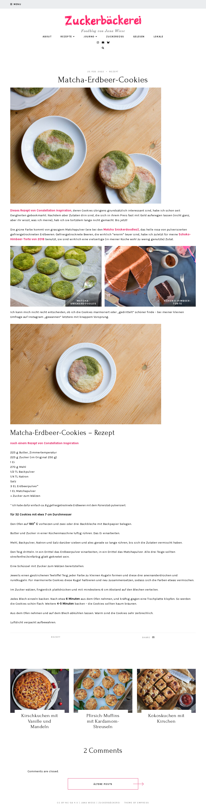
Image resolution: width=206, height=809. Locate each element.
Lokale (158, 36)
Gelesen (139, 36)
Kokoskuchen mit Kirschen (166, 718)
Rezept (113, 71)
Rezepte (66, 36)
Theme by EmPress (136, 803)
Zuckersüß (115, 36)
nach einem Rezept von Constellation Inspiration (44, 443)
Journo (89, 36)
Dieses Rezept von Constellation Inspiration (40, 210)
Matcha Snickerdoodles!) (121, 229)
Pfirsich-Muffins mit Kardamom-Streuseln (103, 721)
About (47, 36)
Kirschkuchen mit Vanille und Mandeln (39, 721)
